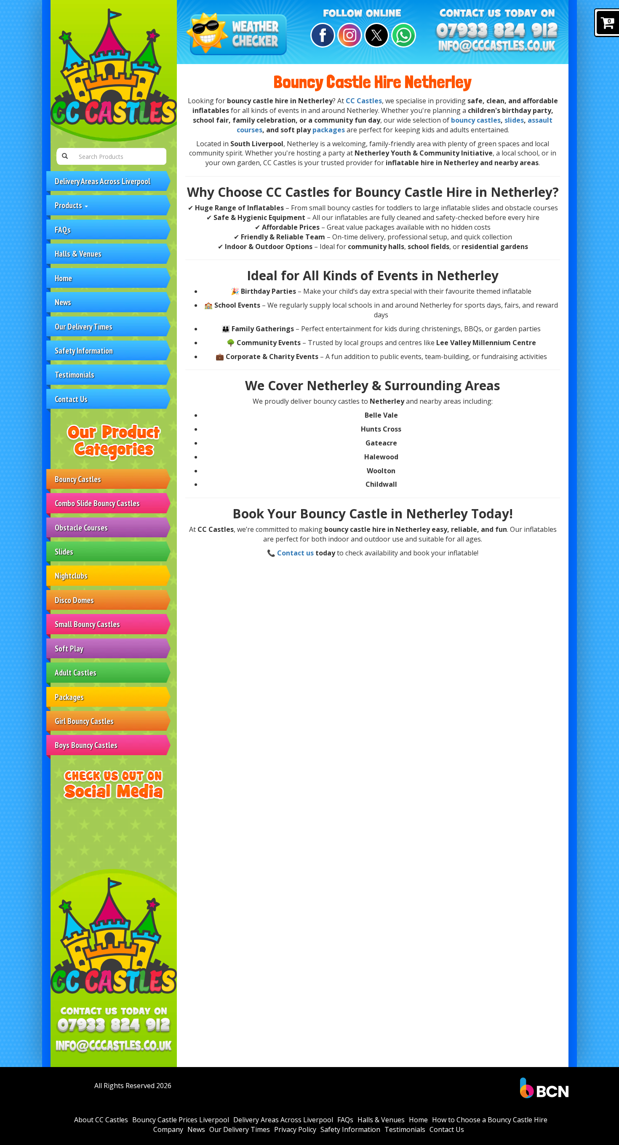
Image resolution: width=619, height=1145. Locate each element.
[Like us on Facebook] (321, 35)
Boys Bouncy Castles (86, 745)
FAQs (63, 229)
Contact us (295, 553)
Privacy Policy (295, 1129)
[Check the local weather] (238, 34)
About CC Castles (101, 1119)
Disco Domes (74, 600)
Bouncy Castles (78, 479)
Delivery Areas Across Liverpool (102, 181)
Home (63, 278)
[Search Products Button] (64, 156)
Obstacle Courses (81, 527)
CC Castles (364, 100)
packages (328, 129)
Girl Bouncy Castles (84, 721)
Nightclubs (71, 575)
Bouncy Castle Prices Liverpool (180, 1119)
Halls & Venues (78, 253)
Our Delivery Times (83, 326)
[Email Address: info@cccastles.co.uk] (114, 1046)
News (63, 302)
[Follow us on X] (375, 35)
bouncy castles (476, 120)
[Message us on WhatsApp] (402, 35)
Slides (64, 551)
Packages (69, 697)
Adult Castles (75, 672)
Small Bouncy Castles (87, 624)
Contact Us (71, 399)
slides (514, 120)
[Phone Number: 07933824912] (114, 1026)
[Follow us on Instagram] (348, 35)
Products (69, 205)
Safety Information (84, 350)
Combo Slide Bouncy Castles (97, 503)
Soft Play (69, 648)
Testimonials (74, 374)
